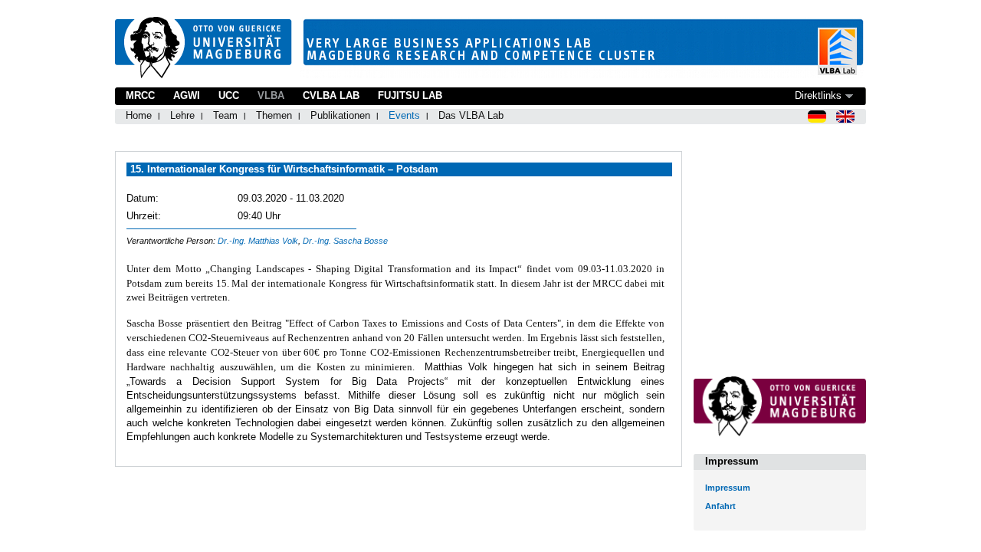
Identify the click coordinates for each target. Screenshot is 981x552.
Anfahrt (720, 506)
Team (225, 115)
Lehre (182, 115)
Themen (274, 115)
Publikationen (340, 115)
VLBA (271, 95)
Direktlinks (818, 95)
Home (139, 115)
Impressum (727, 487)
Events (404, 115)
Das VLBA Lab (471, 115)
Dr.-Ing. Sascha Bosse (345, 240)
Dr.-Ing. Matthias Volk (258, 240)
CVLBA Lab (331, 95)
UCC (228, 95)
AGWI (186, 95)
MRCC (140, 95)
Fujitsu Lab (410, 95)
